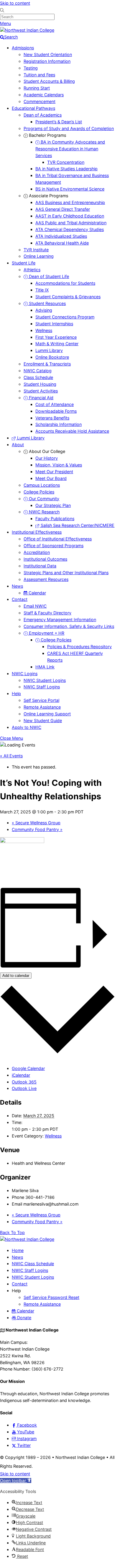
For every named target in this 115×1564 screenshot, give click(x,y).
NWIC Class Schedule (33, 1263)
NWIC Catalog (38, 370)
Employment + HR (46, 633)
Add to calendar (15, 975)
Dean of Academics (43, 114)
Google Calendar (28, 1068)
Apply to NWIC (26, 727)
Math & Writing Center (56, 343)
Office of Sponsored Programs (53, 545)
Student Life (23, 262)
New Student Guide (43, 720)
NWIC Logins (24, 673)
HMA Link (45, 666)
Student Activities (41, 390)
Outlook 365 (24, 1081)
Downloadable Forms (56, 411)
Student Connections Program (64, 316)
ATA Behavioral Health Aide (62, 242)
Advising (43, 310)
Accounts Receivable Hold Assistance (72, 431)
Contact (19, 599)
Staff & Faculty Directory (47, 612)
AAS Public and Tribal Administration (70, 222)
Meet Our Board (51, 478)
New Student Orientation (48, 54)
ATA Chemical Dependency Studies (69, 229)
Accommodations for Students (65, 283)
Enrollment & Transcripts (47, 363)
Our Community (43, 498)
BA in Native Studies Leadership (66, 168)
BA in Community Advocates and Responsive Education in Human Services (70, 148)
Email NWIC (35, 606)
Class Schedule (38, 377)
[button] (15, 1480)
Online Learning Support (47, 713)
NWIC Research (44, 511)
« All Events (11, 755)
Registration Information (47, 61)
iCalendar (21, 1075)
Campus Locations (42, 485)
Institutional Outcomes (45, 559)
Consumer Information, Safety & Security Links (69, 626)
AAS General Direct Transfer (62, 209)
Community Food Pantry (37, 829)
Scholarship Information (58, 424)
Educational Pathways (33, 108)
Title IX (42, 289)
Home (18, 1250)
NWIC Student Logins (45, 680)
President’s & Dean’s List (58, 121)
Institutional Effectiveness (37, 532)
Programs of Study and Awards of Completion (69, 128)
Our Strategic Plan (53, 505)
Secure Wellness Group (36, 822)
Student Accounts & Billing (49, 81)
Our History (46, 458)
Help (16, 693)
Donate (23, 1317)
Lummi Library (49, 350)
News (17, 586)
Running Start (37, 87)
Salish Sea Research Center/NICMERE (77, 525)
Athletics (32, 269)
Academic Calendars (44, 94)
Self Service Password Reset (51, 1297)
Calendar (36, 592)
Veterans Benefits (52, 417)
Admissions (23, 47)
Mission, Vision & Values (58, 464)
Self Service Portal (41, 700)
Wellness (43, 330)
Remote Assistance (42, 707)
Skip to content (15, 3)
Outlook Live (24, 1088)
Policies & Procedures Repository (79, 646)
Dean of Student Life (48, 276)
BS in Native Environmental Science (69, 188)
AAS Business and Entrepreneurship (70, 202)
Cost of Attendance (54, 404)
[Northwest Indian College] (27, 30)
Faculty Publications (54, 518)
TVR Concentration (65, 162)
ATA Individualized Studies (61, 236)
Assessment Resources (46, 579)
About (18, 444)
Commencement (39, 101)
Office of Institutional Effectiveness (58, 538)
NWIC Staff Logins (42, 686)
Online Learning (39, 256)
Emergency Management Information (60, 619)
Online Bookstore (52, 357)
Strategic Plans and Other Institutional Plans (66, 572)
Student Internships (54, 323)
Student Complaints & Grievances (68, 296)
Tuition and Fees (39, 74)
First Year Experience (56, 337)
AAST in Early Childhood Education (69, 215)
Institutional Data (40, 565)
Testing (31, 67)
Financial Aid (40, 397)
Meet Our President (54, 471)
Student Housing (40, 384)
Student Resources (47, 303)
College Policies (39, 491)
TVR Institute (36, 249)
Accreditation (37, 552)
